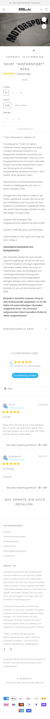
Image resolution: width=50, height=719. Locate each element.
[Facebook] (4, 649)
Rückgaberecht (11, 541)
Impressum (9, 555)
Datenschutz (9, 546)
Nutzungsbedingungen (15, 550)
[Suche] (41, 9)
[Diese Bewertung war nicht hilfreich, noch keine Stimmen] (45, 445)
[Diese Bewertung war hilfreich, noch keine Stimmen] (40, 445)
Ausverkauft (25, 129)
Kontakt (7, 531)
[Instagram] (11, 649)
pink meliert (21, 105)
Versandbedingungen (14, 536)
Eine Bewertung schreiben (25, 375)
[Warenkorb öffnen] (46, 9)
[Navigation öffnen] (3, 9)
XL (21, 92)
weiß (7, 105)
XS (6, 92)
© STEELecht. (25, 678)
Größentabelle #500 (18, 329)
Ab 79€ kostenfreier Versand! (25, 3)
